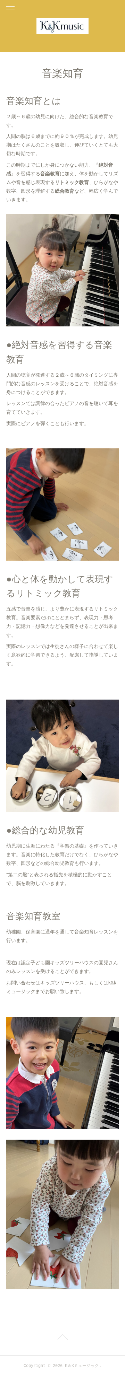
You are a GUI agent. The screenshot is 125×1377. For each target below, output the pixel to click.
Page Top (62, 1338)
